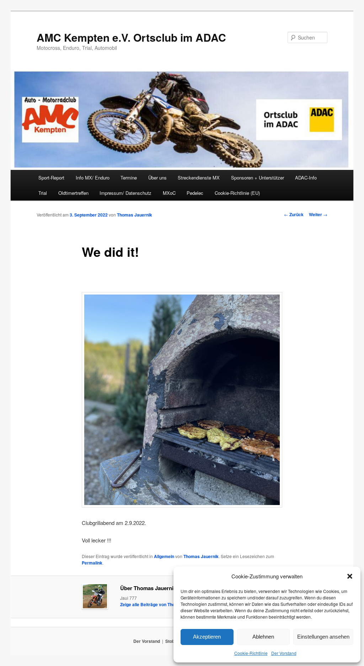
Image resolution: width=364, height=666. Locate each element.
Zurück (294, 214)
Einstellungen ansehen (323, 637)
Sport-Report (51, 177)
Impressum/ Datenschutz (125, 192)
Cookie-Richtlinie (251, 653)
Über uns (157, 177)
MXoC (169, 192)
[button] (349, 576)
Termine (129, 177)
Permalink (92, 563)
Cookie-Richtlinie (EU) (237, 192)
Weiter (318, 214)
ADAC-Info (306, 177)
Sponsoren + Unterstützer (257, 177)
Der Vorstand (283, 653)
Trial (42, 192)
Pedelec (195, 192)
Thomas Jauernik (134, 215)
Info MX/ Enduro (92, 177)
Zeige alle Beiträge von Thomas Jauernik (164, 604)
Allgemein (164, 556)
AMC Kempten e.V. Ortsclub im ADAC (131, 37)
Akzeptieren (207, 637)
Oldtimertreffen (73, 192)
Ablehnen (263, 637)
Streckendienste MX (199, 177)
